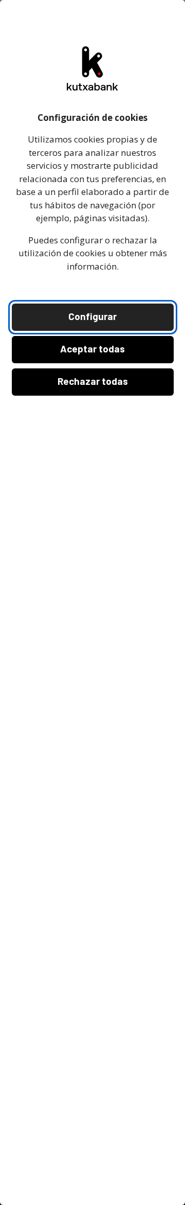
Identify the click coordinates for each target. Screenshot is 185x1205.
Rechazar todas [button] (93, 381)
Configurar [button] (92, 316)
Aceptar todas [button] (92, 349)
